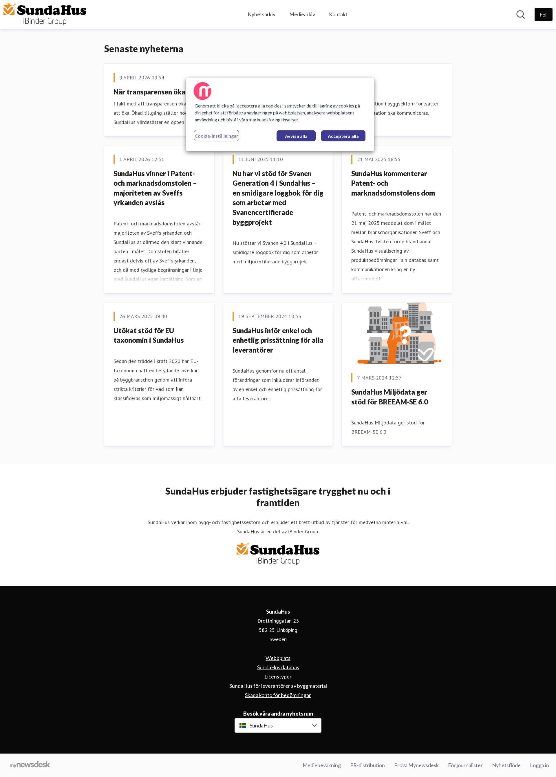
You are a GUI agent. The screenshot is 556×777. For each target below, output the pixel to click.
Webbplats (278, 658)
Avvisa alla (296, 136)
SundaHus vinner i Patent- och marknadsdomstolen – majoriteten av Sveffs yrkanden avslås (155, 188)
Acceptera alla (343, 136)
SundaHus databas (278, 667)
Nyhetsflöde (506, 765)
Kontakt (338, 14)
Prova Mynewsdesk (416, 765)
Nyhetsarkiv (261, 14)
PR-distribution (367, 765)
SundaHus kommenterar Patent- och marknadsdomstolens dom (393, 183)
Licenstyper (278, 676)
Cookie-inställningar (216, 135)
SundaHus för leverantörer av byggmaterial (278, 686)
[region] (280, 114)
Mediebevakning (322, 765)
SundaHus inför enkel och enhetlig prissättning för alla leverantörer (278, 340)
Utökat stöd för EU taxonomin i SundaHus (149, 335)
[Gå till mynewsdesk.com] (30, 765)
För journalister (465, 765)
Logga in (539, 765)
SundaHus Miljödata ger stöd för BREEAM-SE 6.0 (389, 397)
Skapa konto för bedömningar (278, 695)
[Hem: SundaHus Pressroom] (44, 14)
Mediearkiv (302, 14)
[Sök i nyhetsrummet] (520, 14)
